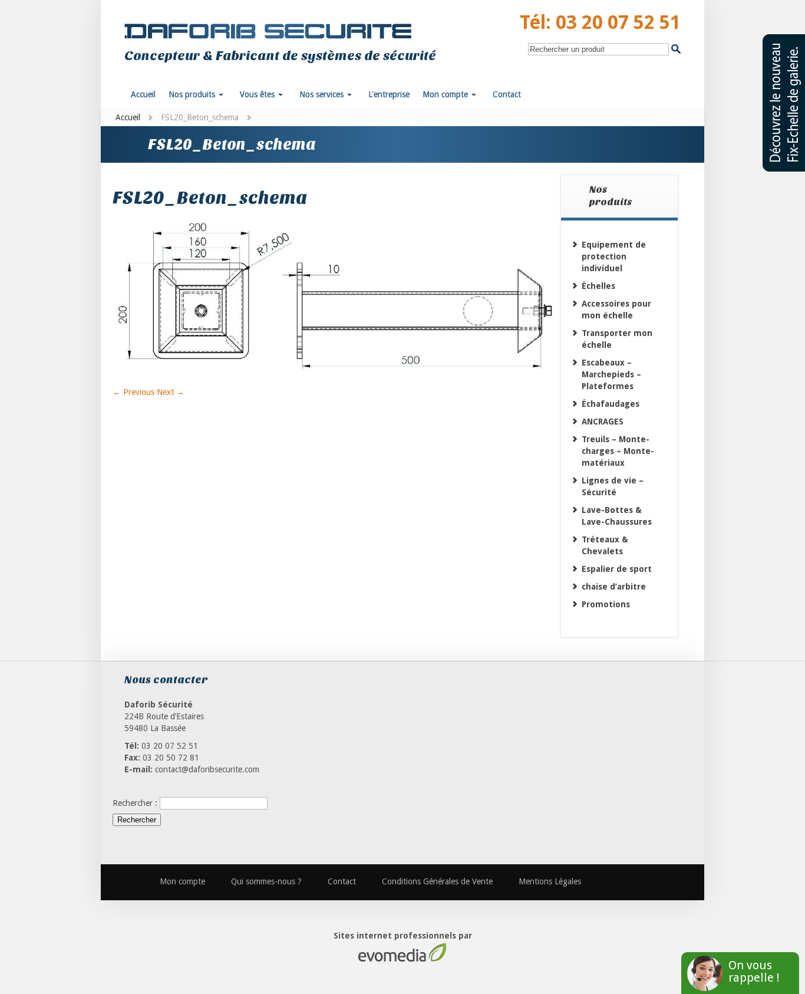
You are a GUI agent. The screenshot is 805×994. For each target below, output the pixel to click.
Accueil (128, 117)
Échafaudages (610, 404)
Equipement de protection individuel (614, 256)
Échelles (598, 286)
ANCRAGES (602, 421)
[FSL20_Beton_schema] (336, 380)
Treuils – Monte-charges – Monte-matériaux (618, 451)
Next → (170, 392)
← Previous (133, 392)
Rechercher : (135, 803)
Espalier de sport (617, 569)
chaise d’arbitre (614, 586)
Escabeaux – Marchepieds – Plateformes (611, 374)
